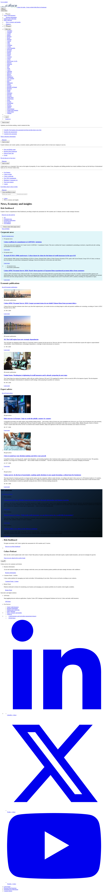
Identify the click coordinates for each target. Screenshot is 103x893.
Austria (9, 33)
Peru (8, 81)
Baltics (9, 35)
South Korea (10, 98)
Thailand (9, 106)
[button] (7, 14)
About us (9, 614)
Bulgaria (9, 39)
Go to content (4, 2)
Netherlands (10, 77)
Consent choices (8, 891)
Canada (9, 41)
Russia (8, 90)
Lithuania (9, 71)
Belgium (9, 36)
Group (8, 59)
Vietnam (9, 113)
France (9, 55)
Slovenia (9, 96)
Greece (9, 58)
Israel (8, 65)
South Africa (10, 97)
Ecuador (9, 51)
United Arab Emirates (12, 110)
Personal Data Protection (10, 888)
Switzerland (10, 103)
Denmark (9, 49)
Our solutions (7, 223)
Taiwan (9, 104)
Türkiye (9, 107)
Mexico (9, 74)
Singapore (9, 93)
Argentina (9, 30)
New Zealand (10, 78)
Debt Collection (11, 611)
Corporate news (8, 219)
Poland (9, 84)
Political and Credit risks (13, 610)
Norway (9, 80)
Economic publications (9, 220)
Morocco (9, 75)
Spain (8, 100)
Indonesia (9, 64)
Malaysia (9, 72)
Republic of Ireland (12, 87)
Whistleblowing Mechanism (11, 889)
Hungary (9, 62)
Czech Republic (11, 48)
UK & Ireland (10, 109)
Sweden (9, 101)
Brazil (8, 38)
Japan (8, 68)
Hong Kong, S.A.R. (12, 61)
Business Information (12, 608)
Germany (9, 56)
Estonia (9, 52)
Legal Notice (7, 886)
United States (10, 111)
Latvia (8, 70)
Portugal (9, 85)
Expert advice (7, 222)
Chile (8, 42)
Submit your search (22, 194)
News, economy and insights (14, 612)
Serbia (8, 91)
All (4, 217)
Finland (9, 54)
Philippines (10, 83)
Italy (8, 67)
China (8, 43)
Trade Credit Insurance (13, 607)
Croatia (9, 46)
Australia (9, 32)
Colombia (9, 45)
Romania (9, 88)
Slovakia (9, 94)
